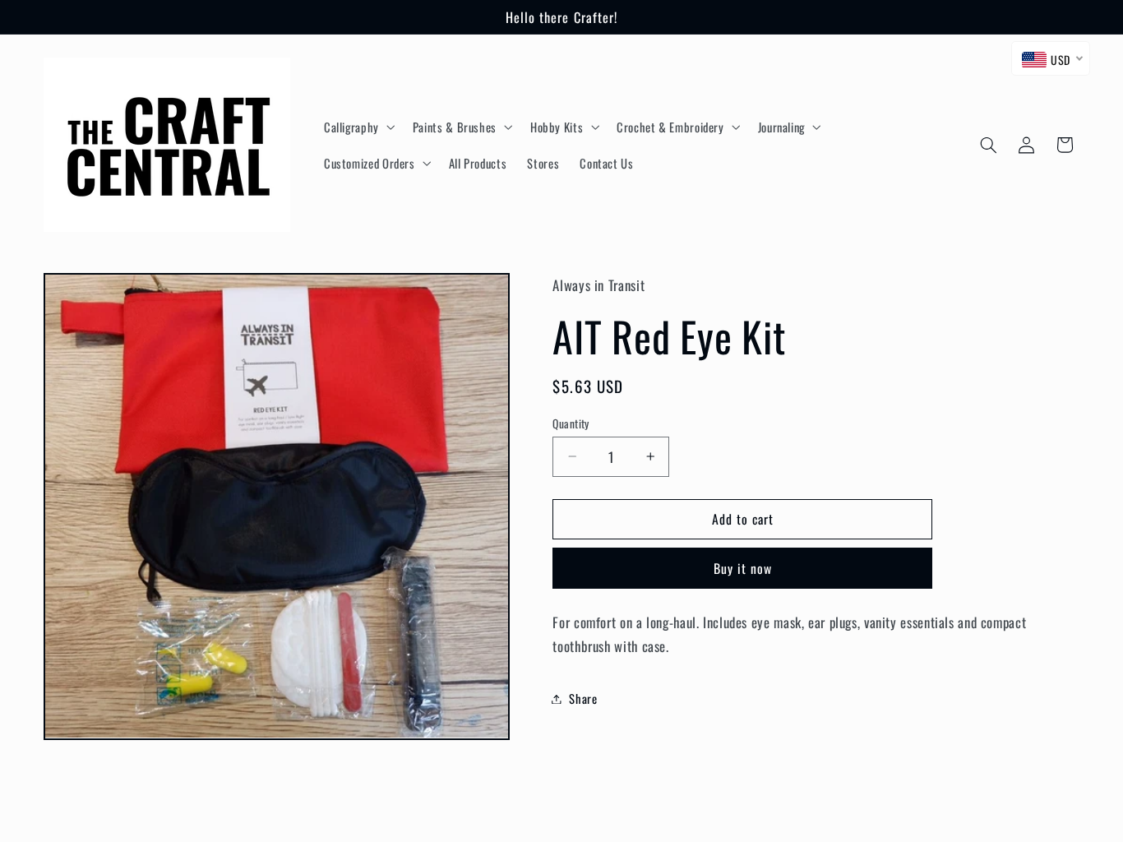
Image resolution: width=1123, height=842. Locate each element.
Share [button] (583, 698)
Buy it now (743, 568)
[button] (357, 127)
